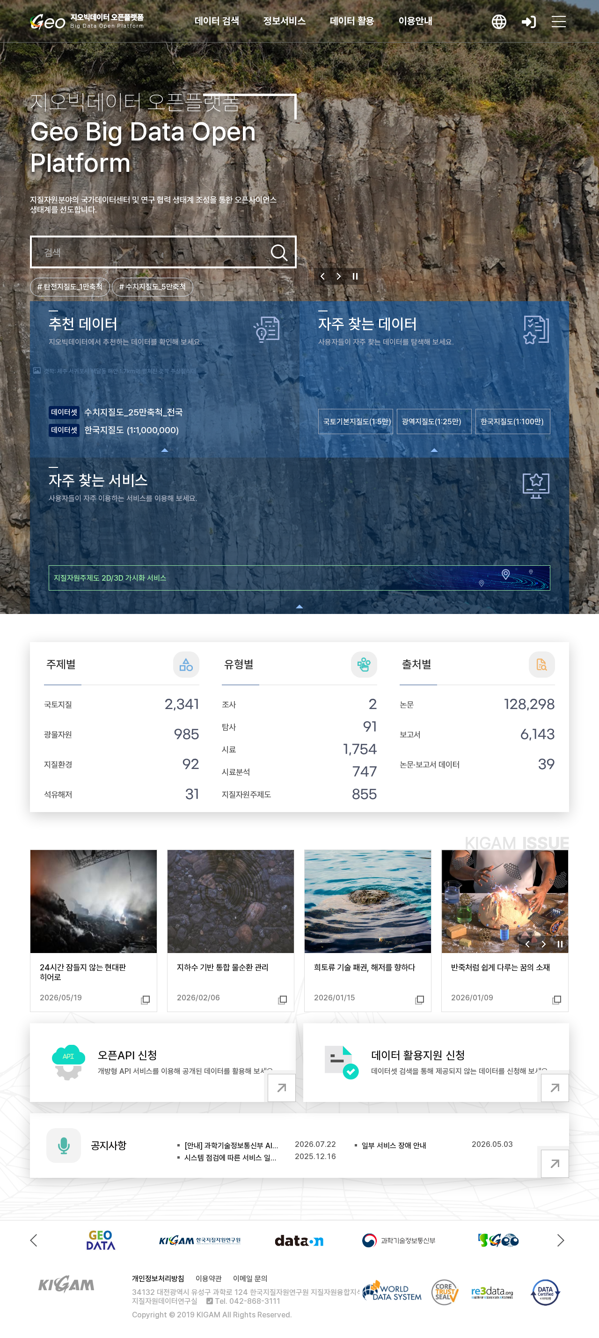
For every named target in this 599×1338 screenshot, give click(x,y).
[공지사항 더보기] (553, 1162)
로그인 (529, 21)
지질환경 (58, 764)
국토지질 (58, 705)
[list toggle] (165, 450)
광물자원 (58, 734)
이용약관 (209, 1278)
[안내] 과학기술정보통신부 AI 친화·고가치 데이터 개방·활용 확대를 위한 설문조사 (232, 1145)
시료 (229, 749)
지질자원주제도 (246, 794)
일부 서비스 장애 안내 (394, 1145)
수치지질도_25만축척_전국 (133, 412)
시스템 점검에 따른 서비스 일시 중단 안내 (232, 1157)
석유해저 (58, 794)
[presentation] (36, 1240)
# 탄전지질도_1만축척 (69, 286)
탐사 (229, 727)
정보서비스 (284, 21)
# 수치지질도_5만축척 (152, 286)
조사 (229, 705)
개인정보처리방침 (158, 1278)
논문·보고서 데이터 (430, 764)
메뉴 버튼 (558, 21)
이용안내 (415, 21)
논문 (407, 705)
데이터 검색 (217, 21)
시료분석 (236, 772)
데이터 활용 (352, 21)
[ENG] (499, 21)
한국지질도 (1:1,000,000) (131, 430)
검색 (279, 252)
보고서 (410, 734)
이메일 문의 (250, 1278)
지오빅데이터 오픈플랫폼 (87, 22)
